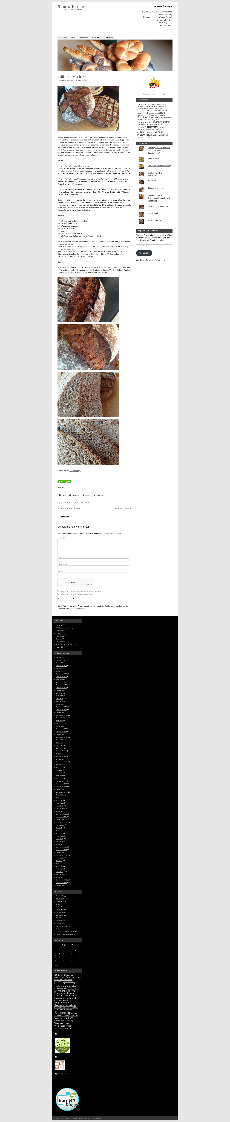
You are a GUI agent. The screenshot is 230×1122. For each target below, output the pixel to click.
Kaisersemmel (142, 113)
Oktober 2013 (60, 885)
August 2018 (60, 740)
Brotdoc (58, 904)
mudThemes (97, 1118)
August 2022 (60, 668)
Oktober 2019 (60, 712)
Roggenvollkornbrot (143, 124)
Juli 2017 (59, 767)
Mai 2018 (59, 745)
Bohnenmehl (161, 104)
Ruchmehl (153, 124)
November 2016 (61, 786)
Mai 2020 (59, 693)
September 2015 (61, 822)
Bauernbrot (151, 104)
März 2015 (59, 838)
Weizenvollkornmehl (143, 137)
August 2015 (60, 825)
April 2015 (59, 836)
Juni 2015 (59, 830)
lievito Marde (64, 503)
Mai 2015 (59, 833)
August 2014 (60, 858)
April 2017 (59, 775)
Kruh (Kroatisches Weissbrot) (159, 166)
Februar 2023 (60, 660)
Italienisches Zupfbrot (123, 508)
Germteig (162, 106)
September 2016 (61, 792)
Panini (161, 117)
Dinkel (147, 106)
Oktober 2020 (60, 690)
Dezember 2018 (61, 729)
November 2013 (61, 882)
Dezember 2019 (61, 707)
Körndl (157, 113)
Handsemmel (158, 108)
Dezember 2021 (61, 674)
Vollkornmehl (150, 132)
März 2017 (59, 778)
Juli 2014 (59, 860)
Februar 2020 (60, 701)
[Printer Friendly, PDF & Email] (64, 482)
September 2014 (61, 855)
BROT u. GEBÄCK (62, 628)
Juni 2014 (59, 863)
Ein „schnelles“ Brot (164, 20)
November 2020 (61, 687)
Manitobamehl (161, 115)
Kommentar (62, 538)
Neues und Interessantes (64, 644)
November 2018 (61, 731)
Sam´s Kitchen (73, 7)
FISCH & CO (60, 630)
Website (60, 571)
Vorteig (159, 131)
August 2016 (60, 795)
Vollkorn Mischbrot (86, 503)
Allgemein (59, 625)
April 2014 (59, 869)
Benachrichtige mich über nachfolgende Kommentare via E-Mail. (80, 591)
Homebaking (60, 923)
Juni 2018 (59, 742)
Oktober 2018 (60, 734)
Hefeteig (157, 110)
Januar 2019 (60, 726)
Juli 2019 (59, 718)
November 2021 (61, 676)
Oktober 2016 (60, 789)
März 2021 (59, 682)
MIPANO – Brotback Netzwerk (66, 931)
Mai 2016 (59, 800)
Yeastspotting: (74, 471)
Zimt (150, 137)
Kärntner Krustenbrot (156, 188)
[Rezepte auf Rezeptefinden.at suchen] (61, 1074)
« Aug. (55, 965)
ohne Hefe (153, 117)
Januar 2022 (60, 671)
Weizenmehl (144, 134)
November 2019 (61, 709)
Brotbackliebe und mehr (64, 907)
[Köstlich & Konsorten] (62, 1052)
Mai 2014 (59, 866)
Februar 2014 (60, 874)
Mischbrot (142, 117)
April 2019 (59, 720)
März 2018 (59, 748)
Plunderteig (167, 117)
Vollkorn (77, 503)
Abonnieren (144, 253)
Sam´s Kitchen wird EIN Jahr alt (69, 508)
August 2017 (60, 764)
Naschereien (60, 641)
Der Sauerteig (61, 912)
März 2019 (59, 723)
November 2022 (61, 665)
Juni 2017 (59, 770)
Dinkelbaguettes (165, 23)
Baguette (142, 104)
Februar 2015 (60, 841)
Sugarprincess (61, 915)
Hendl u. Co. (60, 636)
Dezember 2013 (61, 880)
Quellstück (147, 120)
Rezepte (109, 37)
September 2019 (61, 715)
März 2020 (59, 698)
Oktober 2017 (60, 759)
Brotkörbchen (60, 929)
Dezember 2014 (61, 847)
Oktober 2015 (60, 819)
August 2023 (60, 657)
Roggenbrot (155, 120)
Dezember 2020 (61, 685)
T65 (156, 130)
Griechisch (140, 108)
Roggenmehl (143, 122)
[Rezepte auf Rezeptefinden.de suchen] (61, 1034)
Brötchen (141, 106)
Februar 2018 (60, 751)
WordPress (76, 1118)
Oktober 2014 (60, 852)
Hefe (149, 110)
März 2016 (59, 806)
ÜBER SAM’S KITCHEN (67, 37)
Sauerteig (72, 503)
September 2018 (61, 737)
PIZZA (58, 647)
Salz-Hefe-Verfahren (63, 1010)
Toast (164, 130)
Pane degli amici (165, 25)
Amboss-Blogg (61, 896)
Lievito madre (61, 991)
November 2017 (61, 756)
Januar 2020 (60, 704)
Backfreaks (60, 898)
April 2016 (59, 803)
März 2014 (59, 871)
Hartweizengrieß (142, 111)
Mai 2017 (59, 773)
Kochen (58, 639)
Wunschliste (97, 37)
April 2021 (59, 679)
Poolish (140, 119)
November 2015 (61, 817)
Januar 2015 (60, 844)
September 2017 (61, 762)
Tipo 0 (160, 130)
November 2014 (61, 849)
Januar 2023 (60, 663)
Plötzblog (59, 918)
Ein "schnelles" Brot (155, 220)
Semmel (162, 127)
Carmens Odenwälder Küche (66, 934)
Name (60, 557)
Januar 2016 (60, 811)
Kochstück (151, 113)
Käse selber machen (63, 926)
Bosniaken (152, 181)
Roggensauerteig (160, 122)
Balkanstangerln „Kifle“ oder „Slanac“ (157, 17)
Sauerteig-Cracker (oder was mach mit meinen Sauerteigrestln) (159, 150)
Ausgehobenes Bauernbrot (158, 206)
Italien (164, 110)
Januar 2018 (60, 753)
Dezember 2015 (61, 814)
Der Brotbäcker (61, 909)
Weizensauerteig (160, 135)
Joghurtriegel (153, 213)
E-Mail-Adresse (63, 564)
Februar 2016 (60, 808)
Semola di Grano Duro (145, 130)
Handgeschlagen (149, 108)
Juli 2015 (59, 828)
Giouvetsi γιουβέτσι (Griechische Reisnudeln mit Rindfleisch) (159, 198)
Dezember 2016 (61, 784)
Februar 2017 (60, 781)
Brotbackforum (61, 901)
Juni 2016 (59, 797)
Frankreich (154, 106)
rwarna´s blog (61, 920)
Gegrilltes (59, 633)
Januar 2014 (60, 877)
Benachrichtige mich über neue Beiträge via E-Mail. (76, 594)
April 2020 (59, 696)
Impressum (83, 37)
